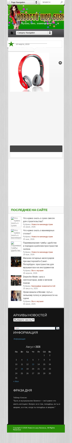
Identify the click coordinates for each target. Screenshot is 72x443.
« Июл (16, 381)
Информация (19, 339)
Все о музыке (44, 39)
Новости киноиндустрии (21, 55)
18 (22, 369)
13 (33, 364)
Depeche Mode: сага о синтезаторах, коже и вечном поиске (37, 280)
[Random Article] (60, 63)
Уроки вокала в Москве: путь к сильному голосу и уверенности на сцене (40, 295)
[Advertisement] (36, 115)
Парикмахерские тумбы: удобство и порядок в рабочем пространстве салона (40, 246)
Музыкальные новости (35, 47)
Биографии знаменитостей (22, 39)
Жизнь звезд (15, 47)
